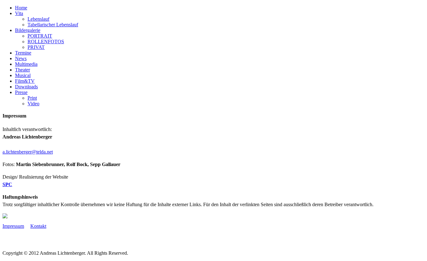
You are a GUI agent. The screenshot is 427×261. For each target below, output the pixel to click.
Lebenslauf (38, 19)
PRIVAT (36, 47)
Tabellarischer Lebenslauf (53, 24)
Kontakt (38, 226)
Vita (19, 13)
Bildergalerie (27, 30)
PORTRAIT (40, 36)
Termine (23, 52)
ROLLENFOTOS (46, 41)
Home (21, 7)
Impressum (13, 226)
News (21, 58)
